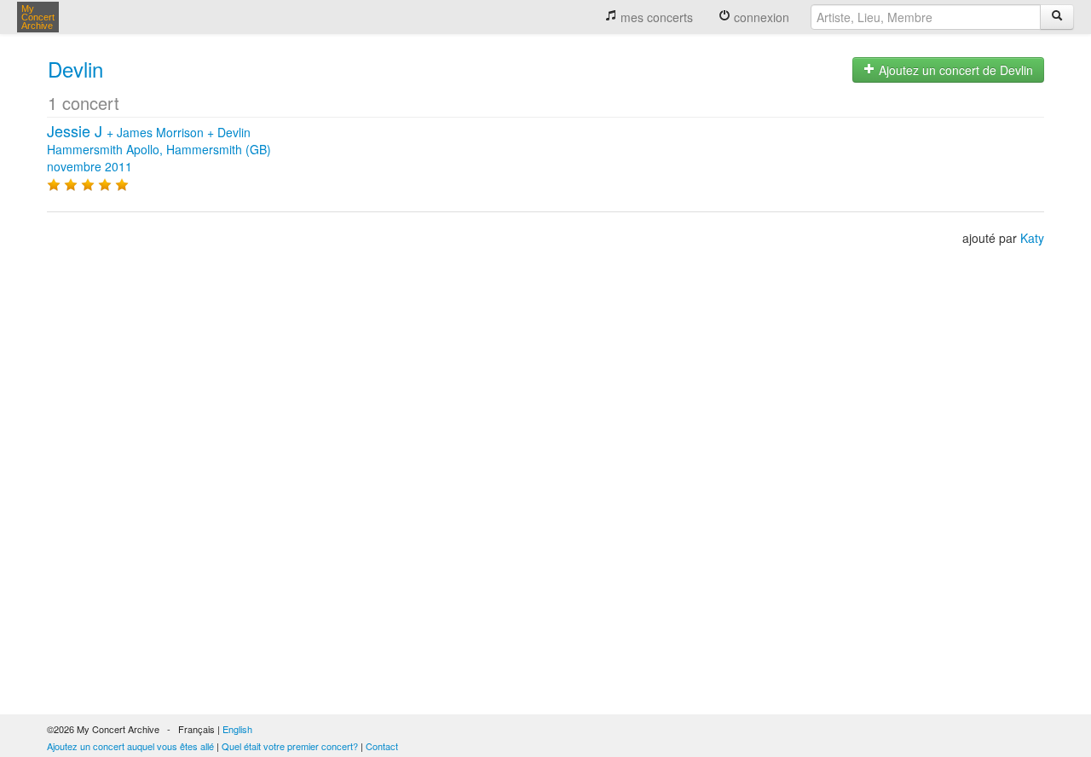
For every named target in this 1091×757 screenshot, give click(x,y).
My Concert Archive (38, 17)
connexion (759, 17)
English (237, 729)
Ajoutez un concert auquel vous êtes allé (130, 746)
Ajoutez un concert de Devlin (954, 69)
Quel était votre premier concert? (290, 746)
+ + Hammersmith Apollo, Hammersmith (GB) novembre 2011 (159, 149)
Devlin (75, 69)
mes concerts (655, 17)
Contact (382, 746)
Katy (1032, 237)
